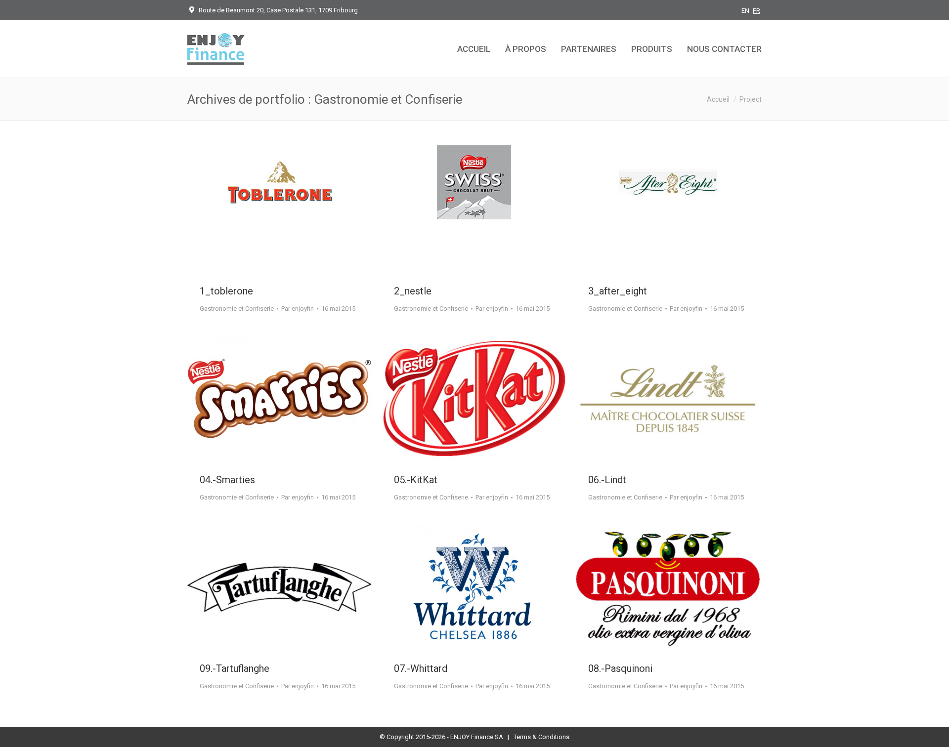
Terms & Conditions (541, 737)
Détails (293, 210)
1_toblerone (226, 291)
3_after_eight (617, 291)
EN (745, 10)
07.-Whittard (420, 668)
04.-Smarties (227, 480)
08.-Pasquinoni (620, 668)
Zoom (266, 210)
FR (756, 10)
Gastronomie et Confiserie (237, 308)
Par (297, 308)
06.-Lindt (607, 480)
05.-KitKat (415, 480)
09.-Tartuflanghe (234, 668)
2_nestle (412, 291)
